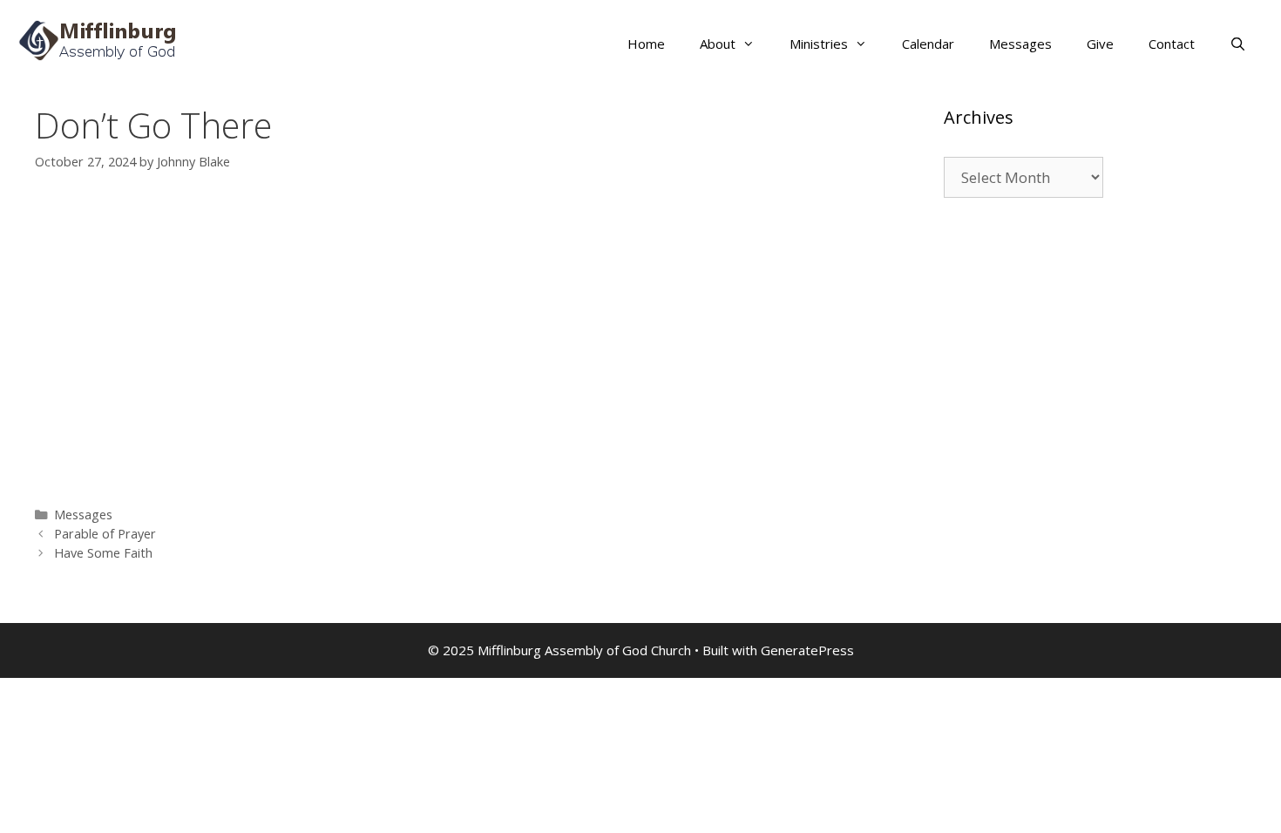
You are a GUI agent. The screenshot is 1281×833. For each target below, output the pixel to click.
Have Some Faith (103, 553)
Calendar (928, 43)
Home (646, 43)
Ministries (819, 43)
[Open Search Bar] (1238, 43)
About (717, 43)
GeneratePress (807, 650)
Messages (1020, 43)
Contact (1172, 43)
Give (1100, 43)
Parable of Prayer (105, 533)
